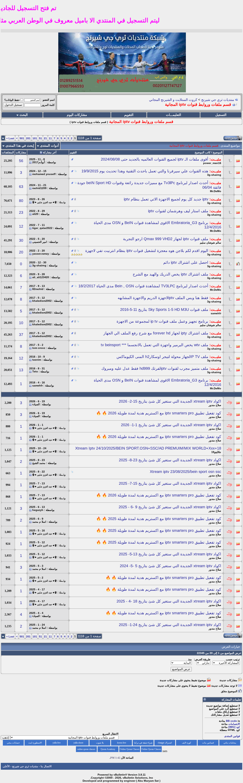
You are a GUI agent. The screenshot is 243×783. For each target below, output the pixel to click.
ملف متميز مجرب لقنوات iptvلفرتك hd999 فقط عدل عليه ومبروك (154, 368)
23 (21, 212)
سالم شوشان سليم (210, 242)
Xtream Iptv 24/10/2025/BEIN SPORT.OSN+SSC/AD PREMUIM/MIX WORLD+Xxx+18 (148, 448)
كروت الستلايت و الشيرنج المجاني (173, 100)
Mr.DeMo (215, 191)
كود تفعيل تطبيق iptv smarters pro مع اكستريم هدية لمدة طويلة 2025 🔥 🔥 (158, 519)
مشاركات (21, 152)
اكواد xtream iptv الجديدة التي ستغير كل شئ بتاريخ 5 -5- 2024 (170, 566)
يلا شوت (100, 742)
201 (28, 138)
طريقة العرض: (202, 659)
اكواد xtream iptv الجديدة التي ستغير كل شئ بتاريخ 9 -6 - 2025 (170, 507)
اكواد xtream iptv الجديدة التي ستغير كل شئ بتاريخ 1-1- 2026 (171, 425)
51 (40, 138)
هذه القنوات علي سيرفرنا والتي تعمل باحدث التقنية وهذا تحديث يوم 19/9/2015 (144, 171)
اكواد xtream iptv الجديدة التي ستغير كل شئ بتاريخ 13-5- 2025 (170, 554)
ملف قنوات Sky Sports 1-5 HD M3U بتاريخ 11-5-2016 (164, 309)
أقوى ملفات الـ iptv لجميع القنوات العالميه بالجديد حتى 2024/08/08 (154, 159)
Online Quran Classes (130, 749)
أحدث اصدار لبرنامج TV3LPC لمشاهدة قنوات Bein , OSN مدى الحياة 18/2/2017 (143, 286)
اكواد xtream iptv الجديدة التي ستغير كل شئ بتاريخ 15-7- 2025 (170, 483)
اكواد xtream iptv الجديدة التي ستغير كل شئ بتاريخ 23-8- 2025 (170, 460)
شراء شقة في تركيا (143, 742)
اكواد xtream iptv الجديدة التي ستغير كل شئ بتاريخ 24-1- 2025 (170, 625)
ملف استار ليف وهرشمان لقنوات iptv (178, 211)
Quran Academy (108, 749)
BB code (231, 720)
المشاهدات (8, 152)
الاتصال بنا (46, 766)
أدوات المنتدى (49, 145)
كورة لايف (186, 742)
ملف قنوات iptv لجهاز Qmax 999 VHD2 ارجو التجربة (165, 239)
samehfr (216, 313)
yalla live (57, 742)
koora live (121, 742)
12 (21, 226)
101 (34, 138)
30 (21, 240)
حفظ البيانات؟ (12, 99)
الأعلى (6, 766)
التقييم (73, 152)
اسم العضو (49, 99)
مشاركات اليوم (77, 115)
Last (10, 138)
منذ (190, 659)
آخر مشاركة (49, 152)
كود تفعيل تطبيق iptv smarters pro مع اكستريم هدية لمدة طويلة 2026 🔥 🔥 (158, 413)
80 (21, 201)
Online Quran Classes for (151, 750)
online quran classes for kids (86, 750)
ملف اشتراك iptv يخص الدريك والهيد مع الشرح (170, 274)
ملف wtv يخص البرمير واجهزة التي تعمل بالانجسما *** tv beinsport (154, 345)
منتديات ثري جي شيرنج (217, 100)
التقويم (128, 115)
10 (21, 323)
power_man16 (212, 163)
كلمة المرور (48, 104)
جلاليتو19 (216, 452)
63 (21, 186)
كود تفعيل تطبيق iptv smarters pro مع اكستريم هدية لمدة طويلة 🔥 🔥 (163, 578)
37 (21, 335)
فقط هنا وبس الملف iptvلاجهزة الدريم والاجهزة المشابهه (163, 298)
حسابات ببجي (13, 742)
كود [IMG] (234, 726)
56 (21, 161)
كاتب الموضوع (203, 152)
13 (21, 370)
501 (22, 138)
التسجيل (220, 115)
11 (50, 138)
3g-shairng (214, 174)
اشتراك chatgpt (165, 742)
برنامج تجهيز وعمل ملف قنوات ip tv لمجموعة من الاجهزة (162, 321)
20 (21, 252)
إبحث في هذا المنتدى (20, 145)
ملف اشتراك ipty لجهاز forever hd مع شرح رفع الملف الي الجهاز (155, 333)
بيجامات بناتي (229, 742)
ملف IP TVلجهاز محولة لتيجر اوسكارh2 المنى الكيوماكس (162, 357)
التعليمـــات (173, 115)
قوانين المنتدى (232, 736)
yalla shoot (78, 742)
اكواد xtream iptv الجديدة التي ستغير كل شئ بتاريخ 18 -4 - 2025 (169, 601)
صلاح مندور (215, 405)
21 (45, 138)
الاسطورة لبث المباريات (35, 743)
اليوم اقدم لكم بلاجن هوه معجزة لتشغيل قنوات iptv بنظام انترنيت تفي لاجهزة (146, 251)
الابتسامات (234, 723)
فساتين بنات (208, 742)
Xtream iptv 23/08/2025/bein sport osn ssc (185, 471)
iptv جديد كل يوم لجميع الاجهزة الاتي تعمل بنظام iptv (166, 199)
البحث (24, 115)
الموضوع (217, 152)
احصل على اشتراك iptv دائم (185, 262)
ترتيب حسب (233, 659)
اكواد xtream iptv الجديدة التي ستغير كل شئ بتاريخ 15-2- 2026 (170, 401)
